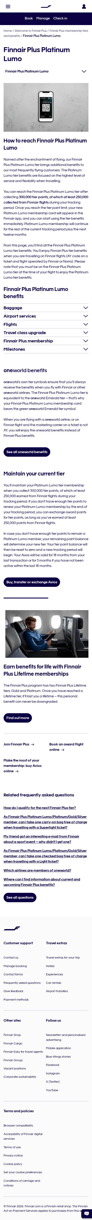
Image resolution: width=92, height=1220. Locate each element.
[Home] (46, 6)
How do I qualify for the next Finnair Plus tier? (40, 808)
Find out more (17, 718)
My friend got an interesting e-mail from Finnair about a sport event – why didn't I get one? (41, 839)
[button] (8, 6)
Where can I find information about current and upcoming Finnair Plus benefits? (42, 882)
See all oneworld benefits (26, 452)
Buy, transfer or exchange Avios (31, 582)
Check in (60, 18)
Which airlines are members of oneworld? (37, 870)
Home (8, 30)
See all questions (19, 897)
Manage (43, 18)
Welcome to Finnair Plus (31, 30)
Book (29, 18)
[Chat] (86, 1213)
